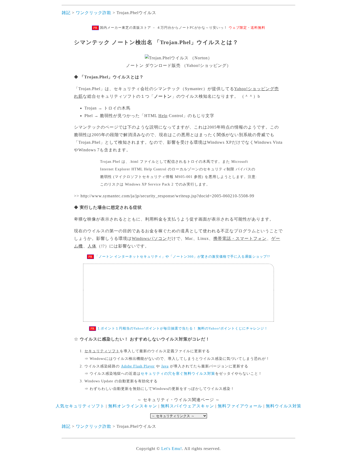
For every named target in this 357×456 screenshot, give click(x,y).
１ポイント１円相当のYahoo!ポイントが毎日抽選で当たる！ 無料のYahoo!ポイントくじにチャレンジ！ (182, 328)
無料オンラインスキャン (132, 406)
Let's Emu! (171, 448)
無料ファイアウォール (240, 406)
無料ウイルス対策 (283, 406)
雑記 (66, 12)
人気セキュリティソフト (80, 406)
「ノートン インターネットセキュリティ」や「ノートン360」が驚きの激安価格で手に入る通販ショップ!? (182, 256)
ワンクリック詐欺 (92, 12)
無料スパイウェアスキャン (187, 406)
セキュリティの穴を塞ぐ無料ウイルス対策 (178, 373)
